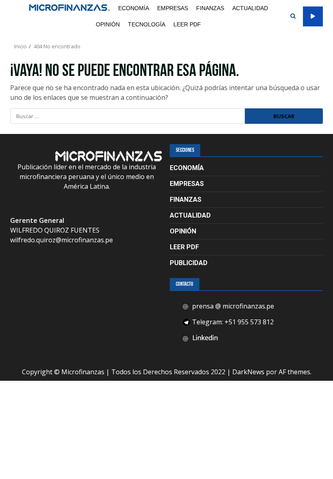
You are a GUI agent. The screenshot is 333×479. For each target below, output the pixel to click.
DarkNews (248, 371)
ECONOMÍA (133, 8)
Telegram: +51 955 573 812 (232, 321)
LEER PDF (187, 24)
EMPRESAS (172, 8)
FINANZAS (210, 8)
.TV (313, 16)
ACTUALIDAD (250, 8)
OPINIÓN (108, 24)
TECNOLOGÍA (146, 24)
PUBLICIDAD (189, 263)
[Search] (293, 16)
